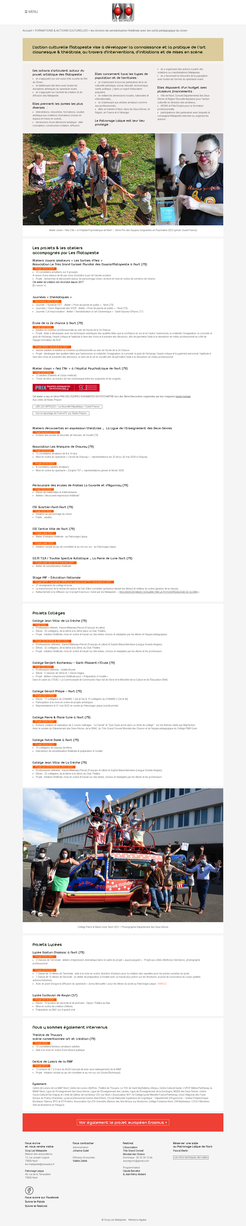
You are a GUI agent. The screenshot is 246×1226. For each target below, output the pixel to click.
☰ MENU (31, 11)
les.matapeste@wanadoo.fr (40, 1164)
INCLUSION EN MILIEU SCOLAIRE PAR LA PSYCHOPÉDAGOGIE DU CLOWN (158, 592)
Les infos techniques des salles (191, 1157)
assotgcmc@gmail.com (136, 1161)
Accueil (27, 30)
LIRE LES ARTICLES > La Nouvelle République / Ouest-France (67, 406)
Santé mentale (183, 396)
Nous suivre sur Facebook (42, 1197)
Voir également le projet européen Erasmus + (123, 1122)
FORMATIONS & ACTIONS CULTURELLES (61, 30)
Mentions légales (137, 1219)
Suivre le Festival (36, 1206)
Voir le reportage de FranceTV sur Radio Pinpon (61, 413)
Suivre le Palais (35, 1201)
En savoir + (39, 285)
